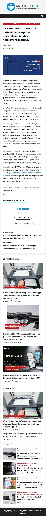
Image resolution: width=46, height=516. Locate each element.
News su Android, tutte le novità (14, 24)
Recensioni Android (12, 328)
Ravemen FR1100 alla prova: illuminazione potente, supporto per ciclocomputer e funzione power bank (22, 337)
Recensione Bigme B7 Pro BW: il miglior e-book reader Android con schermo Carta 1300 (9, 483)
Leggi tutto (10, 444)
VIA (4, 195)
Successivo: (20, 245)
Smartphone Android (32, 24)
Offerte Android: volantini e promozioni (29, 494)
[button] (3, 16)
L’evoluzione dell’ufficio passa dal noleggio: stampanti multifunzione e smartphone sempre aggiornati (23, 295)
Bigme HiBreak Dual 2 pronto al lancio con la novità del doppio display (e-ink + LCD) (9, 468)
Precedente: (22, 235)
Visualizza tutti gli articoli (23, 223)
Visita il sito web (23, 218)
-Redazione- (7, 342)
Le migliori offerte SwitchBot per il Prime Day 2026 (9, 497)
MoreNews (38, 511)
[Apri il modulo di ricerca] (42, 16)
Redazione (7, 45)
